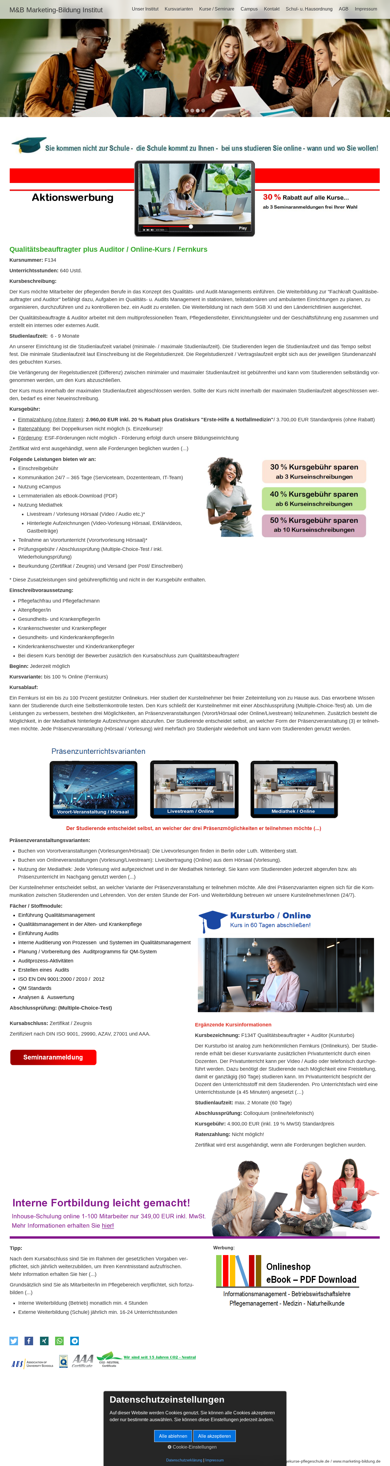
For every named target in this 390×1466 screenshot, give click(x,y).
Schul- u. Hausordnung (309, 9)
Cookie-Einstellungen (194, 1447)
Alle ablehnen (173, 1436)
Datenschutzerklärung (184, 1460)
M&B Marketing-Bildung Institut (56, 10)
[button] (13, 1341)
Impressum (366, 9)
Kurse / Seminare (216, 9)
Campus (249, 9)
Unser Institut (145, 9)
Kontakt (272, 9)
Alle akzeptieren (214, 1436)
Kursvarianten (179, 9)
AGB (344, 9)
